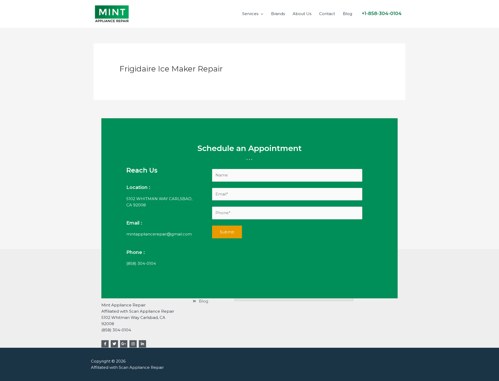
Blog (347, 13)
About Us (302, 13)
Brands (278, 13)
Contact (327, 13)
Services (250, 13)
